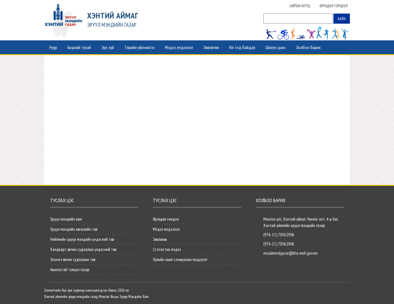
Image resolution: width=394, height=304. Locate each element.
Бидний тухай (79, 47)
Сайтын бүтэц (299, 5)
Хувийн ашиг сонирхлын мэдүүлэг (180, 259)
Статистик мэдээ (167, 249)
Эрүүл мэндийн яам (66, 219)
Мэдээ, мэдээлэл (179, 47)
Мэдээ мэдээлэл (166, 229)
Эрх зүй (107, 47)
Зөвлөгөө (211, 47)
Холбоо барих (308, 47)
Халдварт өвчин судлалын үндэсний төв (83, 249)
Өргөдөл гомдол (334, 5)
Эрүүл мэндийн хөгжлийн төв (73, 229)
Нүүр (53, 47)
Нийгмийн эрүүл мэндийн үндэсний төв (82, 239)
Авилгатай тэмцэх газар (69, 269)
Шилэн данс (276, 47)
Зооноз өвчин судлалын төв (72, 259)
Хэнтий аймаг (112, 15)
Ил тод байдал (242, 47)
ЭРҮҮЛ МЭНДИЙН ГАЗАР (111, 25)
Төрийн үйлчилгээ (139, 47)
